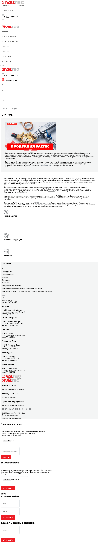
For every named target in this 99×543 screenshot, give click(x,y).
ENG (3, 96)
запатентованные (46, 166)
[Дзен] (26, 410)
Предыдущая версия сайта (11, 286)
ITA (3, 101)
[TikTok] (13, 410)
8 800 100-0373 (11, 17)
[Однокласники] (20, 410)
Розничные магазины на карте (13, 405)
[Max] (6, 410)
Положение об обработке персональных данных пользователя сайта (27, 291)
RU (5, 65)
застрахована (22, 193)
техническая (14, 196)
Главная (4, 109)
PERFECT (51, 191)
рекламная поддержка (28, 196)
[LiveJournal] (10, 410)
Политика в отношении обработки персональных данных (22, 288)
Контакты (6, 61)
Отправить (8, 488)
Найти (6, 457)
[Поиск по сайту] (3, 65)
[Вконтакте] (23, 410)
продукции (73, 178)
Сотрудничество (10, 41)
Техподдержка (9, 36)
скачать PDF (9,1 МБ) (9, 302)
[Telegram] (3, 410)
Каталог (5, 31)
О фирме (5, 46)
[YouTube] (30, 410)
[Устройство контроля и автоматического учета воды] (30, 150)
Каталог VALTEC (10, 81)
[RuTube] (16, 410)
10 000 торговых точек (42, 203)
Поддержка (7, 263)
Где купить (7, 56)
